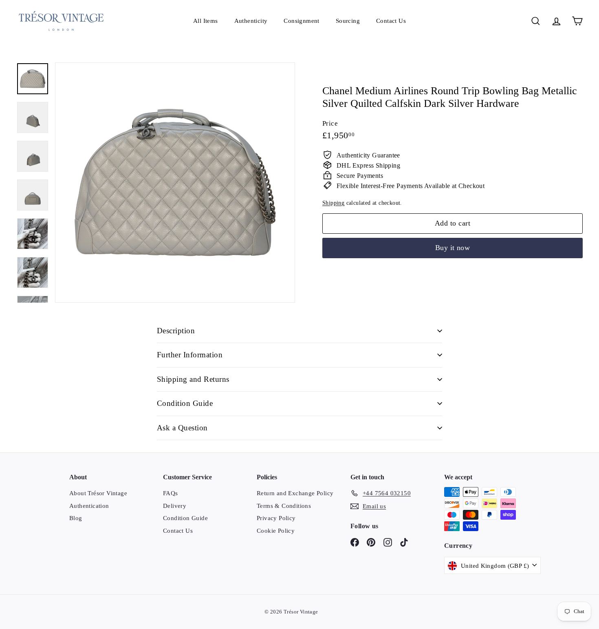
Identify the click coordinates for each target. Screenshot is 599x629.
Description (176, 330)
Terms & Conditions (284, 506)
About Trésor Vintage (98, 493)
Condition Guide (185, 403)
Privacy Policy (276, 518)
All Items (205, 21)
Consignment (301, 21)
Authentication (89, 506)
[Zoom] (175, 182)
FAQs (170, 493)
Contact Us (391, 21)
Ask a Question (182, 427)
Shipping (333, 202)
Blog (75, 518)
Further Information (189, 354)
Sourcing (348, 21)
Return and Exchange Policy (295, 493)
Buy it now (452, 247)
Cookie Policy (276, 530)
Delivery (174, 506)
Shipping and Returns (193, 379)
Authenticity (251, 21)
